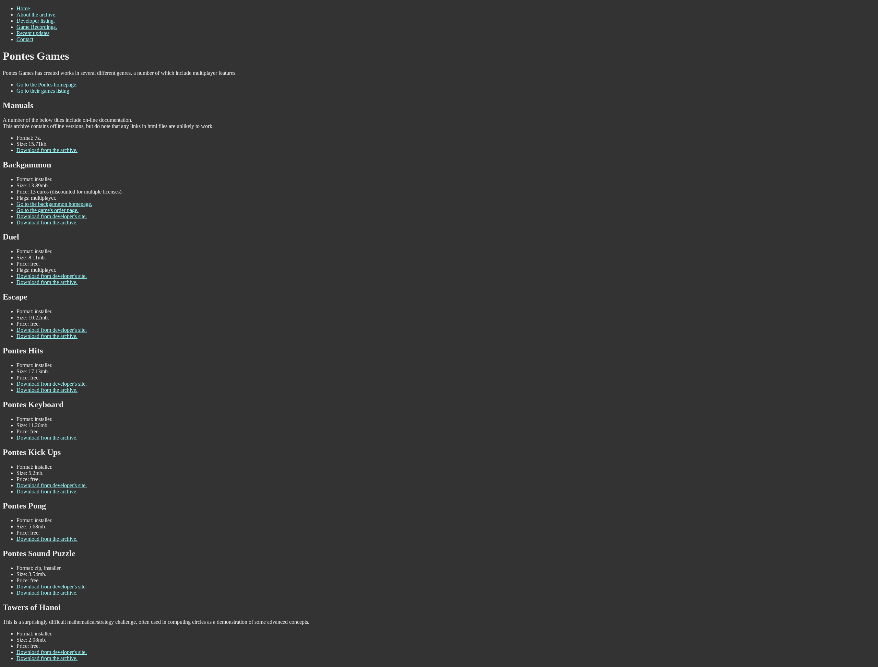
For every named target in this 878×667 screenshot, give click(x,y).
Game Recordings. (36, 27)
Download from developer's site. (51, 216)
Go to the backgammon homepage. (54, 204)
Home (23, 8)
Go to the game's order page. (47, 210)
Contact (24, 39)
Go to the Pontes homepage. (47, 84)
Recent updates (32, 33)
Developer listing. (35, 21)
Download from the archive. (47, 150)
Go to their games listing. (43, 91)
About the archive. (36, 14)
